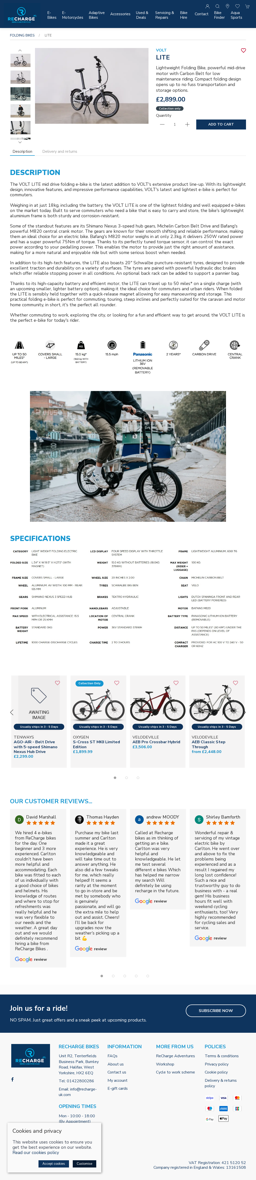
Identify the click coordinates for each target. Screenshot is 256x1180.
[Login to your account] (207, 6)
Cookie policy (216, 1072)
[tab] (115, 777)
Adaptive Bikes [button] (97, 15)
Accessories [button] (120, 14)
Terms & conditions (222, 1056)
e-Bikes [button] (51, 15)
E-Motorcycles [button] (72, 15)
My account (118, 1080)
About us (116, 1064)
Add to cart (221, 124)
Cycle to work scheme (175, 1072)
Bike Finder (219, 15)
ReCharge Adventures (175, 1056)
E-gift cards (118, 1088)
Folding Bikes (22, 35)
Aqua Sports (236, 15)
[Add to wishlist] (57, 684)
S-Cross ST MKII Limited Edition (96, 745)
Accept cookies (53, 1164)
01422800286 (80, 1081)
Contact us (117, 1072)
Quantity (163, 115)
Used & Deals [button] (142, 15)
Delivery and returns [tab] (59, 151)
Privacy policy (216, 1064)
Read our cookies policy (35, 1153)
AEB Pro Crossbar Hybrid (156, 742)
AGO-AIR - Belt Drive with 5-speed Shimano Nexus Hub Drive (36, 747)
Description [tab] (22, 151)
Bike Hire (184, 15)
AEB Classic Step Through (209, 745)
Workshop (165, 1064)
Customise (84, 1164)
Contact (201, 14)
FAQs (113, 1056)
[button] (217, 6)
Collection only (169, 108)
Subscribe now (216, 1011)
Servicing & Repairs (164, 15)
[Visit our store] (227, 6)
